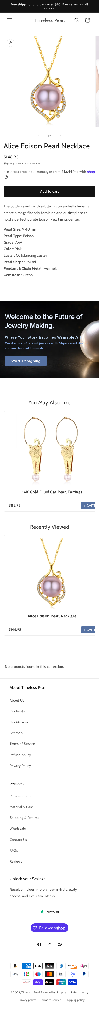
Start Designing (26, 361)
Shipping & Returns (24, 818)
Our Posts (17, 711)
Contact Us (18, 839)
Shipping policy (75, 1000)
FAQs (14, 850)
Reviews (16, 861)
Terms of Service (22, 744)
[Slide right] (60, 136)
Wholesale (18, 828)
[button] (9, 20)
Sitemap (16, 733)
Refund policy (20, 755)
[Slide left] (39, 136)
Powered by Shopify (53, 992)
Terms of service (50, 1000)
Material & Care (21, 807)
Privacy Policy (20, 765)
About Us (17, 700)
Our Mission (19, 722)
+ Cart (90, 506)
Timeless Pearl (30, 992)
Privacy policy (27, 1000)
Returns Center (21, 796)
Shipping (9, 163)
